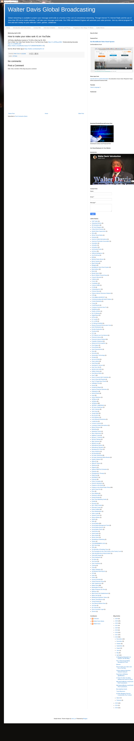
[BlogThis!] (32, 54)
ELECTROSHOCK (97, 327)
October (119, 643)
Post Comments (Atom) (21, 116)
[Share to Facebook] (36, 54)
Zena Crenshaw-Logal (98, 609)
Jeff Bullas (14, 56)
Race (93, 491)
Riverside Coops (96, 507)
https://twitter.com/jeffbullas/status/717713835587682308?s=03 (26, 45)
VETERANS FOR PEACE (98, 571)
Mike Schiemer (96, 441)
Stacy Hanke (95, 535)
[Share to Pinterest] (37, 54)
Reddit (93, 501)
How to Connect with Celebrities (100, 377)
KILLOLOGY (95, 415)
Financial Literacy (96, 337)
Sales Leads (95, 513)
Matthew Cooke (96, 435)
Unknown (96, 618)
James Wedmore (96, 397)
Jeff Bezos (94, 399)
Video (93, 575)
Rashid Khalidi (96, 497)
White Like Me (95, 595)
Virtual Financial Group (98, 581)
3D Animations (95, 225)
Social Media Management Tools (100, 525)
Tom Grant (94, 561)
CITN (93, 295)
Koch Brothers (95, 417)
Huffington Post (96, 383)
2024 (116, 618)
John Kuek (94, 411)
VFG (93, 573)
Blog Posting (95, 263)
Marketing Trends (96, 431)
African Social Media (97, 235)
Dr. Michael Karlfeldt (97, 323)
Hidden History (96, 371)
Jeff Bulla (94, 401)
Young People (95, 601)
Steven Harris (95, 537)
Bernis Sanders (96, 261)
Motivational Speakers (98, 447)
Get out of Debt (96, 359)
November (119, 641)
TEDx (93, 547)
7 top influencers (120, 691)
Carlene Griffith (96, 285)
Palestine (94, 471)
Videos (93, 577)
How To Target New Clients (99, 381)
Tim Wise (94, 559)
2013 (116, 707)
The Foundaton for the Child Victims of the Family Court (106, 551)
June (118, 650)
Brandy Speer (95, 273)
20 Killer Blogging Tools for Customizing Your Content (124, 694)
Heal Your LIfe (95, 367)
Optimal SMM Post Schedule (99, 469)
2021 (116, 625)
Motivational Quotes (97, 445)
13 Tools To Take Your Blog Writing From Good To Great (124, 678)
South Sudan (95, 533)
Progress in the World (97, 485)
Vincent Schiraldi (96, 579)
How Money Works (97, 373)
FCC (93, 333)
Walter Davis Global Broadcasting (51, 9)
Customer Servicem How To (99, 307)
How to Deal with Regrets (98, 379)
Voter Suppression (97, 583)
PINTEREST (95, 477)
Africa (93, 233)
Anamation (95, 243)
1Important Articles (97, 223)
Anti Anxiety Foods (97, 249)
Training (94, 565)
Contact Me (37, 28)
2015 (116, 703)
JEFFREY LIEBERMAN (98, 405)
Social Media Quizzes (97, 527)
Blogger (85, 718)
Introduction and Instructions (22, 28)
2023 (116, 621)
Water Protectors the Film (98, 589)
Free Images (95, 345)
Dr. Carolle (94, 319)
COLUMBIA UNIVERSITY (98, 297)
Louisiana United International (100, 425)
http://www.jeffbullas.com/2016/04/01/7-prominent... (124, 682)
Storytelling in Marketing (98, 539)
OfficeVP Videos (96, 463)
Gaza (93, 351)
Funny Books (95, 347)
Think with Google (96, 555)
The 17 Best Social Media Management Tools (123, 661)
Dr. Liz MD (94, 321)
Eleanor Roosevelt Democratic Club (101, 325)
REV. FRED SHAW (97, 505)
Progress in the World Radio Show (101, 487)
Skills (93, 521)
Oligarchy (94, 467)
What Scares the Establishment (100, 593)
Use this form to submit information (99, 78)
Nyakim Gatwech (96, 459)
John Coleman (96, 409)
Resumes (94, 503)
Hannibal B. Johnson (97, 365)
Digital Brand (95, 315)
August (119, 648)
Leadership (95, 421)
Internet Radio (95, 393)
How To (94, 375)
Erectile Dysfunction (97, 329)
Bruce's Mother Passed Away (99, 275)
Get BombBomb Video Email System (102, 41)
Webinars (94, 591)
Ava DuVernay (95, 255)
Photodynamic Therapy (98, 473)
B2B (93, 257)
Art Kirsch (94, 251)
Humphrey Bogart (96, 387)
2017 (116, 634)
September (120, 646)
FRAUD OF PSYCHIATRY (98, 343)
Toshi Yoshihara (96, 563)
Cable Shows (100, 28)
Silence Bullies (96, 517)
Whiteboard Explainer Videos (99, 597)
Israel (93, 395)
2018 (116, 632)
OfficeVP (94, 461)
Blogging (94, 265)
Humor (93, 385)
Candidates (95, 283)
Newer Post (11, 113)
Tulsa (93, 567)
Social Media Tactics (97, 529)
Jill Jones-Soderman (97, 407)
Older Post (81, 113)
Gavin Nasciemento (97, 349)
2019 (116, 630)
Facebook (94, 331)
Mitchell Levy (95, 443)
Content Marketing (97, 301)
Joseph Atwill (95, 413)
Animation (94, 245)
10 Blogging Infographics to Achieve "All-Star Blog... (123, 657)
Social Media (95, 523)
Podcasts (94, 479)
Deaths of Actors (96, 311)
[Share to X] (34, 54)
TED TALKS (95, 545)
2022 (116, 623)
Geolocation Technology (98, 355)
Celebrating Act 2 (96, 289)
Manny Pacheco (96, 427)
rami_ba (74, 718)
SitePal (94, 519)
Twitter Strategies (96, 569)
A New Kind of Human (97, 229)
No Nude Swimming (97, 455)
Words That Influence (97, 599)
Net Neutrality (95, 453)
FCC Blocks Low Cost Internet (100, 335)
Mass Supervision (96, 433)
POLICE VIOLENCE (97, 483)
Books (93, 271)
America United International (99, 239)
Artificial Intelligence (97, 253)
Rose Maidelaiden (97, 511)
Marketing (94, 429)
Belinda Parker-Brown (97, 259)
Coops (93, 303)
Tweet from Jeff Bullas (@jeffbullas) (122, 674)
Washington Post (96, 587)
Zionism (94, 611)
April (118, 655)
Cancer (94, 281)
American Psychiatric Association (100, 241)
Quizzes (118, 664)
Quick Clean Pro (96, 489)
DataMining (95, 309)
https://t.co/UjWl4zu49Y (14, 44)
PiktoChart (94, 475)
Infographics (95, 391)
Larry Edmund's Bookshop (99, 419)
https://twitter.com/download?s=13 (34, 49)
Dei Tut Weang (96, 313)
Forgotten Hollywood (97, 341)
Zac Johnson (95, 607)
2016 (116, 637)
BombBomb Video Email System (100, 267)
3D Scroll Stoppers (97, 227)
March (118, 698)
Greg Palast (95, 363)
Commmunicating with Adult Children (101, 299)
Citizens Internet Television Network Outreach (123, 671)
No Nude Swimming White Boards (101, 457)
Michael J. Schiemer (97, 437)
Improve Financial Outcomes (99, 389)
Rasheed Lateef (96, 495)
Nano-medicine (96, 451)
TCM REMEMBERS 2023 (98, 543)
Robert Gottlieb (96, 509)
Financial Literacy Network (99, 339)
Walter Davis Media (99, 621)
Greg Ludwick (95, 361)
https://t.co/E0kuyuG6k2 (55, 42)
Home (8, 28)
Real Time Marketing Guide (99, 499)
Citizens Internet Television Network (101, 293)
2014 (116, 705)
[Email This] (30, 54)
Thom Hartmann (96, 557)
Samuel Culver (96, 515)
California (94, 279)
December (119, 639)
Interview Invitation (49, 28)
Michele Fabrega (96, 439)
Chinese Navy (95, 291)
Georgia (94, 357)
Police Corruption (96, 481)
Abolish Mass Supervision (99, 231)
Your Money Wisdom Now (98, 603)
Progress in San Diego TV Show (83, 28)
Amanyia (94, 237)
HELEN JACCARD (97, 369)
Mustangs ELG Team (97, 449)
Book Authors (95, 269)
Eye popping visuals (121, 689)
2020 (116, 628)
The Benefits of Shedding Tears (100, 549)
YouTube (94, 605)
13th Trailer (95, 221)
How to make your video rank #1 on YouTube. (124, 667)
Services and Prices (64, 28)
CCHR (93, 287)
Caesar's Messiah (96, 277)
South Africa (95, 531)
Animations (95, 247)
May (118, 652)
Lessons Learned (96, 423)
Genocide (94, 353)
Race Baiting (95, 493)
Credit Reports (95, 305)
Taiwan (94, 541)
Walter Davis (95, 585)
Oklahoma (94, 465)
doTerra (94, 317)
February (119, 700)
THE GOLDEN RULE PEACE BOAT (101, 553)
